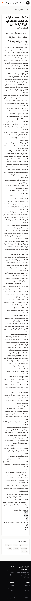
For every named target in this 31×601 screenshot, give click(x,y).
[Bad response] (25, 515)
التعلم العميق (24, 548)
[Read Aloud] (27, 512)
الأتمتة (10, 548)
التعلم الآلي (8, 545)
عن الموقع (27, 585)
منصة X (12, 585)
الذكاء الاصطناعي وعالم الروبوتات (13, 3)
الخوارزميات (16, 548)
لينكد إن (12, 590)
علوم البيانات (24, 551)
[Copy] (25, 512)
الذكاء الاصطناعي (23, 545)
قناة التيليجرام (11, 588)
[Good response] (27, 515)
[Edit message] (27, 525)
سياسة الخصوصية (25, 588)
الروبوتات (15, 545)
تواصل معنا (27, 590)
